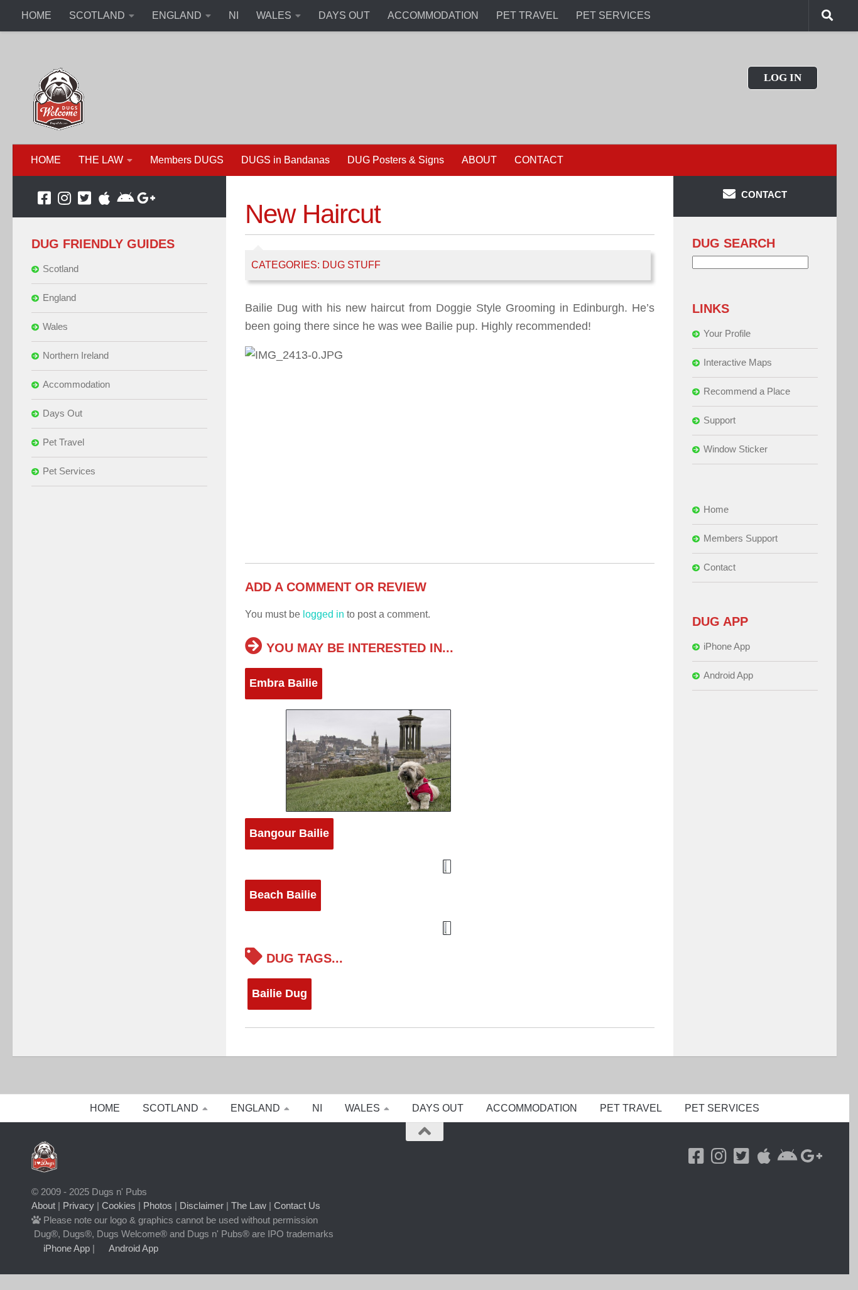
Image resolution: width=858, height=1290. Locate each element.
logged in (323, 614)
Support (719, 420)
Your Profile (727, 333)
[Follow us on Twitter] (84, 197)
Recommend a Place (746, 391)
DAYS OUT (344, 15)
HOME (36, 15)
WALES (273, 15)
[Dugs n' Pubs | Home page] (59, 99)
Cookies (119, 1205)
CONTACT (538, 160)
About (43, 1205)
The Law (248, 1205)
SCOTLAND (97, 15)
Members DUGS (187, 160)
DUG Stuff (351, 265)
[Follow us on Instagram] (64, 197)
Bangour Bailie (289, 833)
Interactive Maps (737, 362)
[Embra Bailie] (450, 760)
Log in (782, 78)
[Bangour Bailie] (450, 866)
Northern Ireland (76, 355)
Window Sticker (735, 449)
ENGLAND (177, 15)
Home (716, 509)
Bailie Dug (279, 993)
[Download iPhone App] (104, 197)
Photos (157, 1205)
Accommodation (76, 384)
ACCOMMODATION (433, 15)
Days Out (62, 413)
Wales (55, 326)
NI (234, 15)
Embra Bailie (283, 683)
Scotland (61, 268)
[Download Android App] (124, 197)
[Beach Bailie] (450, 928)
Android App (728, 675)
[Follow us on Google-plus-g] (144, 197)
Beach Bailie (283, 894)
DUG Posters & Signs (395, 160)
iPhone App (726, 646)
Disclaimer (202, 1205)
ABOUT (479, 160)
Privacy (78, 1205)
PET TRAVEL (527, 15)
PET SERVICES (613, 15)
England (59, 297)
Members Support (740, 538)
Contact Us (297, 1205)
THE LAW (101, 160)
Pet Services (69, 471)
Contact (719, 567)
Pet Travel (63, 442)
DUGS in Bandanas (285, 160)
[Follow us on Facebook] (44, 197)
